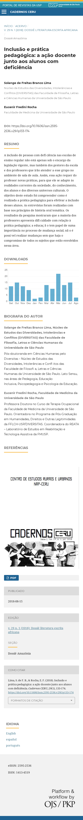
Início (8, 26)
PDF (12, 577)
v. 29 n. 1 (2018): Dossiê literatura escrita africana (41, 30)
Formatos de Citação (27, 700)
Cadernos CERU (23, 12)
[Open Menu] (4, 12)
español (11, 739)
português (13, 745)
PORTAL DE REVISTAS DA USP (22, 5)
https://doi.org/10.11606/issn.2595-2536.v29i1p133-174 (41, 692)
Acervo (21, 26)
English (11, 733)
